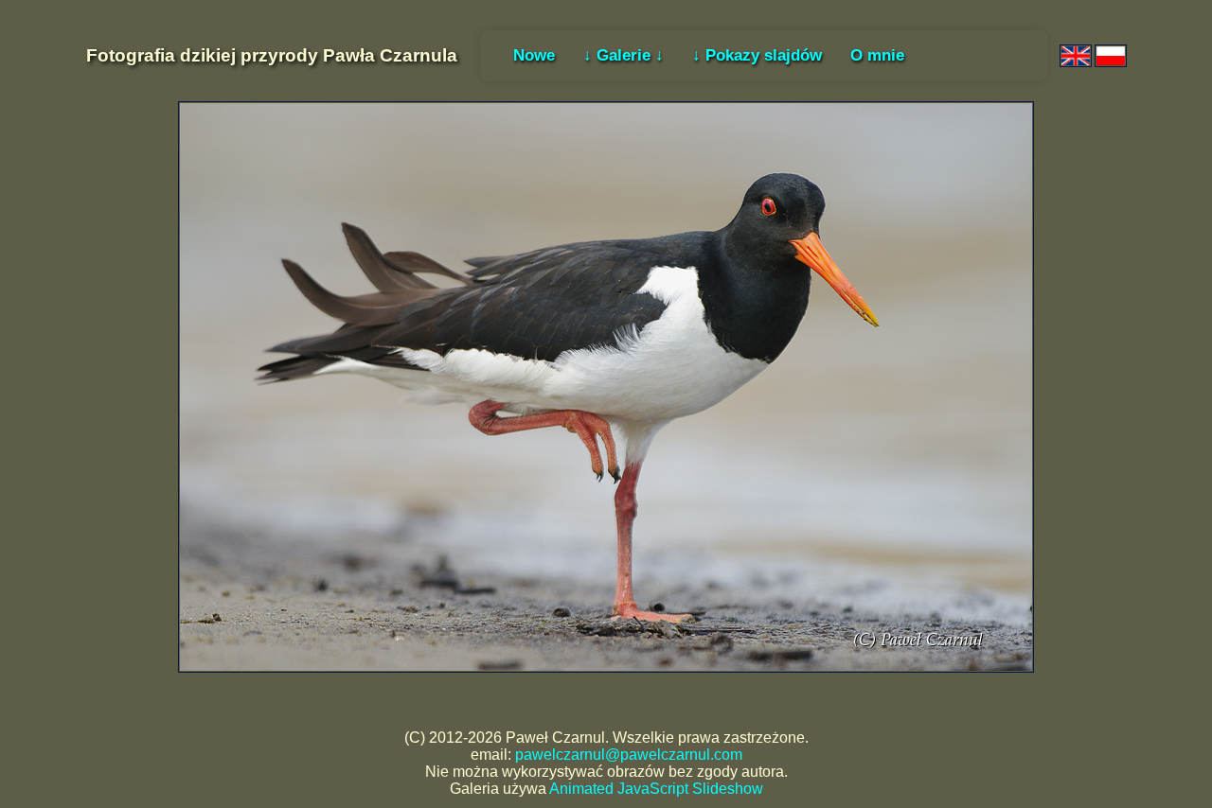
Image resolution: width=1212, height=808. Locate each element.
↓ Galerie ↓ (623, 54)
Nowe (534, 54)
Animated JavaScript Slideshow (656, 789)
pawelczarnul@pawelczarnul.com (628, 755)
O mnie (877, 54)
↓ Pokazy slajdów (757, 54)
